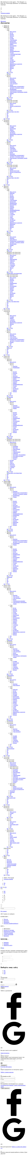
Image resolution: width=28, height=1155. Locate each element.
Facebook (6, 944)
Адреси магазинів (11, 864)
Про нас (9, 859)
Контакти (9, 862)
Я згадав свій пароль (6, 1066)
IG (10, 71)
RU (8, 72)
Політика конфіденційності (11, 923)
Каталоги (9, 861)
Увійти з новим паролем (7, 1072)
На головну (4, 911)
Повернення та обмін (9, 931)
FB (11, 69)
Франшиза (6, 922)
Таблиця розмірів (5, 13)
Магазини (3, 21)
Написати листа (8, 945)
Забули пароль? (5, 986)
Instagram (6, 942)
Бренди (9, 866)
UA (5, 972)
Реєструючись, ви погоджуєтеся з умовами (13, 1085)
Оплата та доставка (9, 930)
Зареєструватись (5, 1053)
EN (12, 72)
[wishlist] (4, 897)
